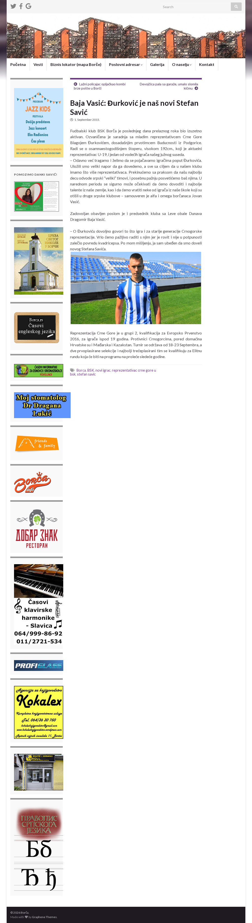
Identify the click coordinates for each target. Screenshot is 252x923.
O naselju (181, 64)
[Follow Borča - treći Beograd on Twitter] (13, 5)
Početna (18, 64)
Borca (81, 370)
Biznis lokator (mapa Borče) (75, 64)
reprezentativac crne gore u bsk (113, 372)
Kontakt (206, 64)
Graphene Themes (44, 917)
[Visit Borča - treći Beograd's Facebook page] (20, 5)
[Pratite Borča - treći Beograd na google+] (28, 5)
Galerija (157, 64)
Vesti (38, 64)
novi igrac (102, 370)
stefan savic (86, 374)
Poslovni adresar (125, 64)
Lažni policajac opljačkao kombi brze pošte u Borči (100, 86)
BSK (90, 370)
